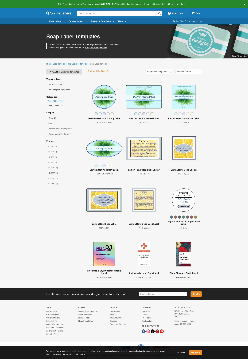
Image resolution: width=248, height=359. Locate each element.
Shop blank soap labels (96, 47)
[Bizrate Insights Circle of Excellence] (148, 344)
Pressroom (146, 317)
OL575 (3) (52, 146)
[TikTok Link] (153, 331)
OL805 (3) (52, 151)
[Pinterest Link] (157, 331)
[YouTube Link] (162, 331)
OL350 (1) (52, 162)
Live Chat (180, 21)
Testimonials (147, 321)
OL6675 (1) (53, 178)
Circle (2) (52, 118)
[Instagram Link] (148, 331)
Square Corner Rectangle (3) (60, 134)
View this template (239, 56)
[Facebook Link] (144, 331)
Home (48, 63)
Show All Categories (55, 101)
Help (120, 21)
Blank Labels (54, 21)
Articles (113, 314)
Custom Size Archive (54, 324)
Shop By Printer (52, 334)
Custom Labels (76, 21)
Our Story (146, 311)
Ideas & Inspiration (85, 321)
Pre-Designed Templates (78, 63)
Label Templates (60, 63)
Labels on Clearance (54, 327)
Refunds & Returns (118, 324)
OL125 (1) (52, 157)
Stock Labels (51, 321)
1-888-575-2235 (195, 21)
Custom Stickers (53, 317)
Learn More (180, 352)
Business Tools (84, 317)
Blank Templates (55, 84)
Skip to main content (9, 2)
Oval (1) (51, 123)
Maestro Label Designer (88, 311)
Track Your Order (117, 317)
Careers (145, 314)
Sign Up (196, 294)
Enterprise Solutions (54, 330)
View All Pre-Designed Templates (64, 71)
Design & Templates (101, 21)
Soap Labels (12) (55, 105)
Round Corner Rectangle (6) (60, 128)
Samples (113, 321)
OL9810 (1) (53, 183)
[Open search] (159, 13)
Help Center (115, 311)
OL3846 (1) (53, 167)
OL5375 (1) (53, 173)
